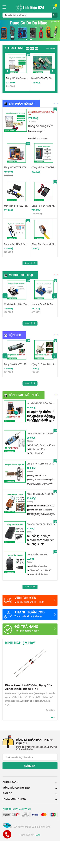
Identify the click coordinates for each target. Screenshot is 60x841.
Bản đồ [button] (7, 793)
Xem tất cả (50, 48)
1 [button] (52, 717)
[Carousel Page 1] (26, 39)
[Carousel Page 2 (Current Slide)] (29, 39)
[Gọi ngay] (7, 834)
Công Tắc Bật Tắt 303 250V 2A (41, 524)
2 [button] (54, 717)
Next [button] (52, 71)
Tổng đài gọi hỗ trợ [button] (16, 787)
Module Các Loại (21, 275)
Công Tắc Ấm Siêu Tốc (37, 554)
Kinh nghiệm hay (20, 643)
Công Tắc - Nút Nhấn (24, 395)
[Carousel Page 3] (31, 39)
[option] (17, 72)
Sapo (37, 834)
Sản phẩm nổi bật (22, 103)
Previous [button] (7, 71)
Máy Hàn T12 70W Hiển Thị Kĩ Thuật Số (24, 205)
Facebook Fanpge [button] (14, 798)
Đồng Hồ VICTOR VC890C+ (18, 167)
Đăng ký (30, 765)
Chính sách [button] (10, 782)
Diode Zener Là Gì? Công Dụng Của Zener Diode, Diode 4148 (28, 687)
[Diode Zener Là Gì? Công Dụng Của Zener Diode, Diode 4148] (30, 664)
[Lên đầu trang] (54, 825)
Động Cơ (15, 335)
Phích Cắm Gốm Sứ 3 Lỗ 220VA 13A (43, 494)
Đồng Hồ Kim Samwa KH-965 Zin (23, 78)
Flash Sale (16, 48)
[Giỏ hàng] (54, 6)
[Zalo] (7, 825)
